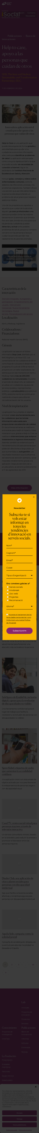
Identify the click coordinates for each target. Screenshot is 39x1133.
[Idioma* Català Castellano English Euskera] (19, 606)
